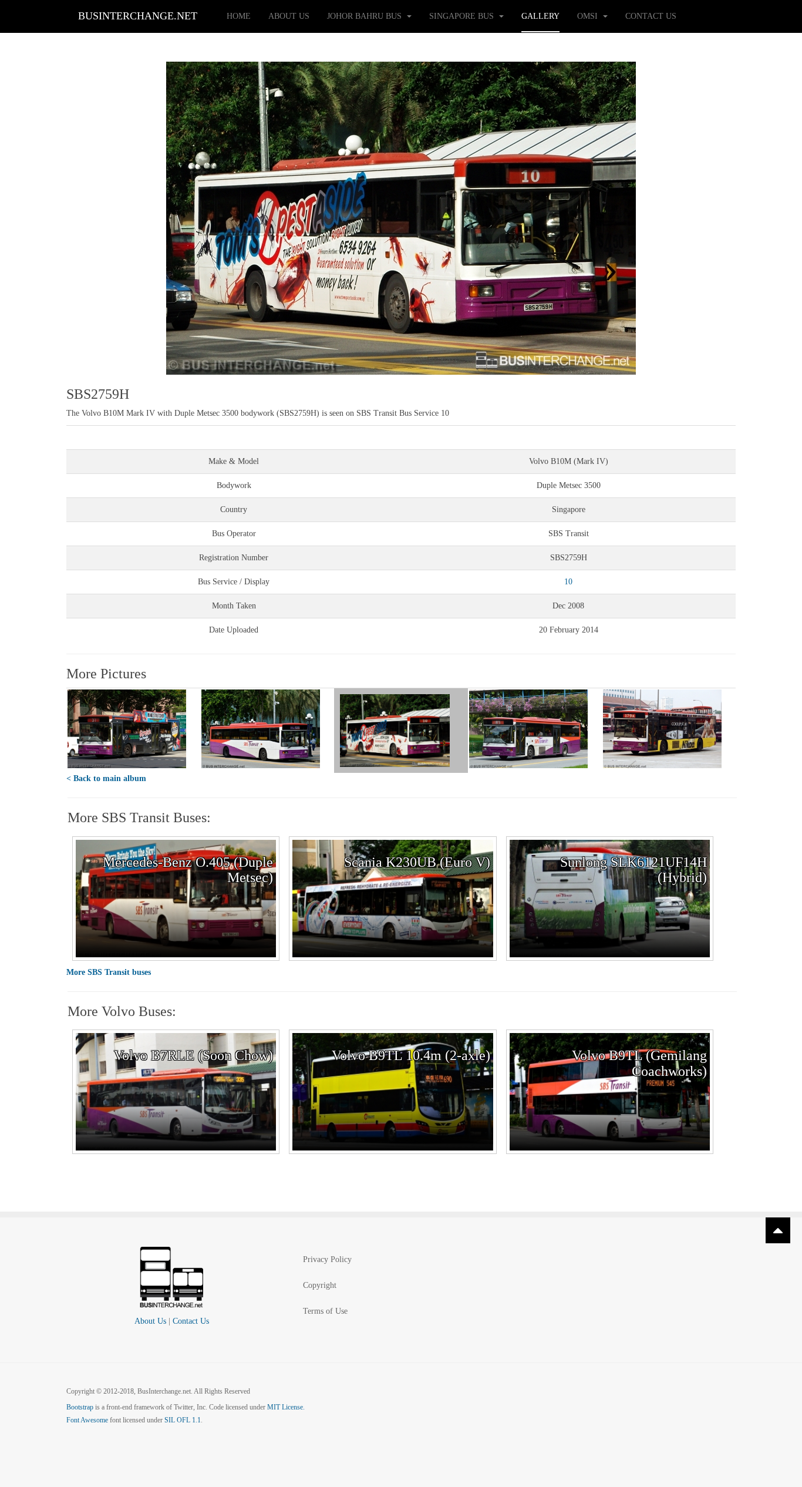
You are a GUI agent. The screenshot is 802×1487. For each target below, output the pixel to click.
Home (239, 16)
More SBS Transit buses (108, 972)
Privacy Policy (327, 1259)
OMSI (588, 16)
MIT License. (286, 1407)
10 (568, 581)
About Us (288, 16)
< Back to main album (106, 778)
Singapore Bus (462, 16)
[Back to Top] (778, 1230)
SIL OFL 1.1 (182, 1420)
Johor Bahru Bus (365, 16)
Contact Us (650, 16)
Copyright (319, 1285)
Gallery (540, 16)
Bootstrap (79, 1407)
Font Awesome (87, 1420)
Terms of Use (325, 1311)
